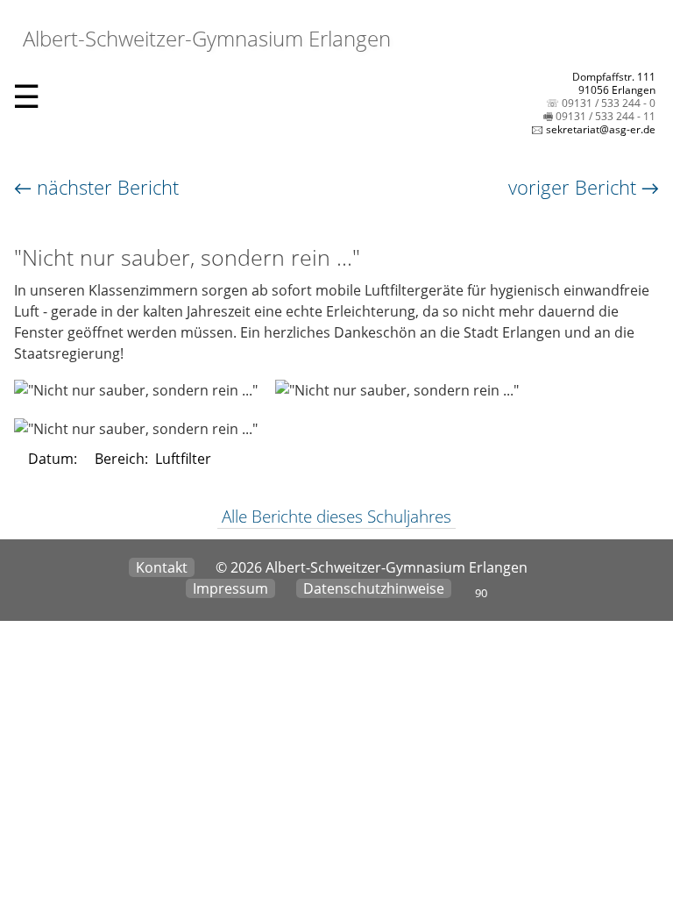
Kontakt (162, 567)
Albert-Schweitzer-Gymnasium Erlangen (204, 38)
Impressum (230, 588)
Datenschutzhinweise (373, 588)
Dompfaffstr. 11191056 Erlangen (613, 83)
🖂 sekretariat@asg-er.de (593, 129)
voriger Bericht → (583, 187)
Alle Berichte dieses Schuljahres (336, 516)
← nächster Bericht (96, 187)
